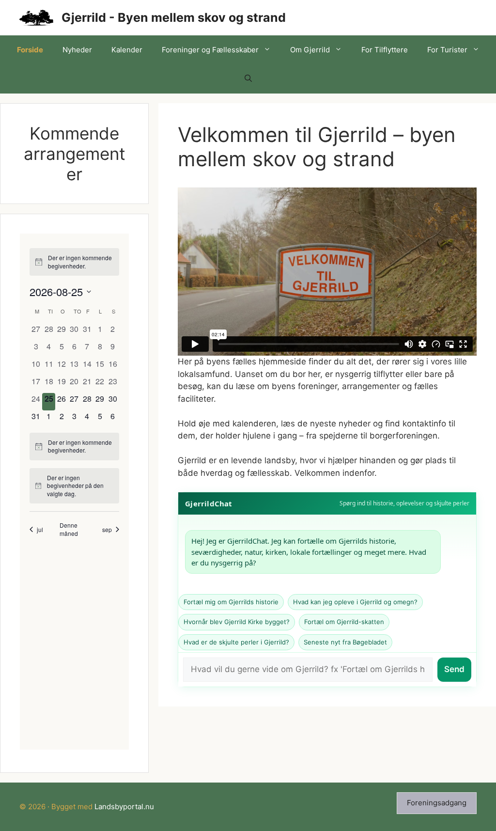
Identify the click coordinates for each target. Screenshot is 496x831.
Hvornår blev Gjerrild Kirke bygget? (237, 622)
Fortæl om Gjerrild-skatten (344, 622)
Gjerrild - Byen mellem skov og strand (174, 17)
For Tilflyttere (384, 49)
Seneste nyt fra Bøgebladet (345, 642)
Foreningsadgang (436, 802)
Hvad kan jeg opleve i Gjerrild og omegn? (355, 602)
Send (454, 669)
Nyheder (77, 49)
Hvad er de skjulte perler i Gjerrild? (236, 642)
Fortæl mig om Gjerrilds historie (231, 602)
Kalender (126, 49)
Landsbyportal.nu (124, 806)
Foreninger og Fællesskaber (210, 49)
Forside (30, 49)
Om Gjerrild (310, 49)
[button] (248, 79)
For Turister (447, 49)
